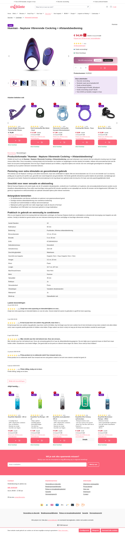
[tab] (12, 153)
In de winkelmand (103, 68)
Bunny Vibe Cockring (104, 128)
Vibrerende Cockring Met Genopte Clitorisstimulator (61, 129)
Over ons (86, 489)
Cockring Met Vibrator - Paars (84, 128)
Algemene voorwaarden (91, 484)
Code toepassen (108, 60)
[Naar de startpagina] (17, 7)
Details (85, 439)
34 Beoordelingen (79, 45)
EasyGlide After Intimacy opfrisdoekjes (83, 418)
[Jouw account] (107, 7)
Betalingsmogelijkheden (53, 486)
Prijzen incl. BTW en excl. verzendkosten (87, 38)
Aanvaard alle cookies (109, 530)
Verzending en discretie (53, 484)
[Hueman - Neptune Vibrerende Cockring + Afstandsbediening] (38, 54)
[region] (39, 60)
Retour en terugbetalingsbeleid (55, 489)
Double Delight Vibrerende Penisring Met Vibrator (16, 129)
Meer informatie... (63, 530)
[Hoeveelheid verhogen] (86, 68)
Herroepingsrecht (51, 494)
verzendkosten (52, 520)
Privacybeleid (87, 486)
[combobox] (60, 7)
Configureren (84, 530)
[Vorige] (9, 56)
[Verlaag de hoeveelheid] (76, 68)
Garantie (48, 491)
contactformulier (19, 497)
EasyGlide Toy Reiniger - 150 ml (39, 418)
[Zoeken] (88, 7)
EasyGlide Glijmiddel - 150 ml (17, 417)
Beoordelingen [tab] (21, 153)
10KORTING (97, 60)
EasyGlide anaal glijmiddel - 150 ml (61, 418)
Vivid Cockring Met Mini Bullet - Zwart (40, 129)
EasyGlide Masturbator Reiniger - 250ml (105, 418)
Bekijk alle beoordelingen (17, 381)
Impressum (86, 491)
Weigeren (95, 530)
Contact (85, 494)
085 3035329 (12, 488)
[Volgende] (68, 56)
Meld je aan (93, 464)
